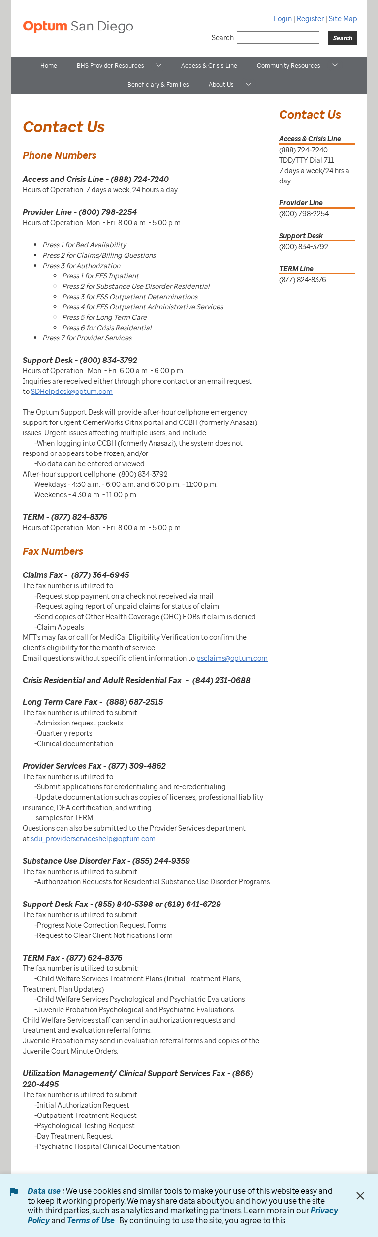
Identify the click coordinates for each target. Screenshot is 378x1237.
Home (48, 65)
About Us (221, 84)
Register (310, 18)
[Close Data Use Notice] (360, 1196)
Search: (223, 37)
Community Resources (288, 65)
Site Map (343, 18)
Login (283, 18)
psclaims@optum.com (232, 658)
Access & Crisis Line (209, 65)
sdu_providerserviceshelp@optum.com (93, 838)
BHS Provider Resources (110, 65)
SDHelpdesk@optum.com (72, 391)
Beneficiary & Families (158, 84)
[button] (158, 65)
